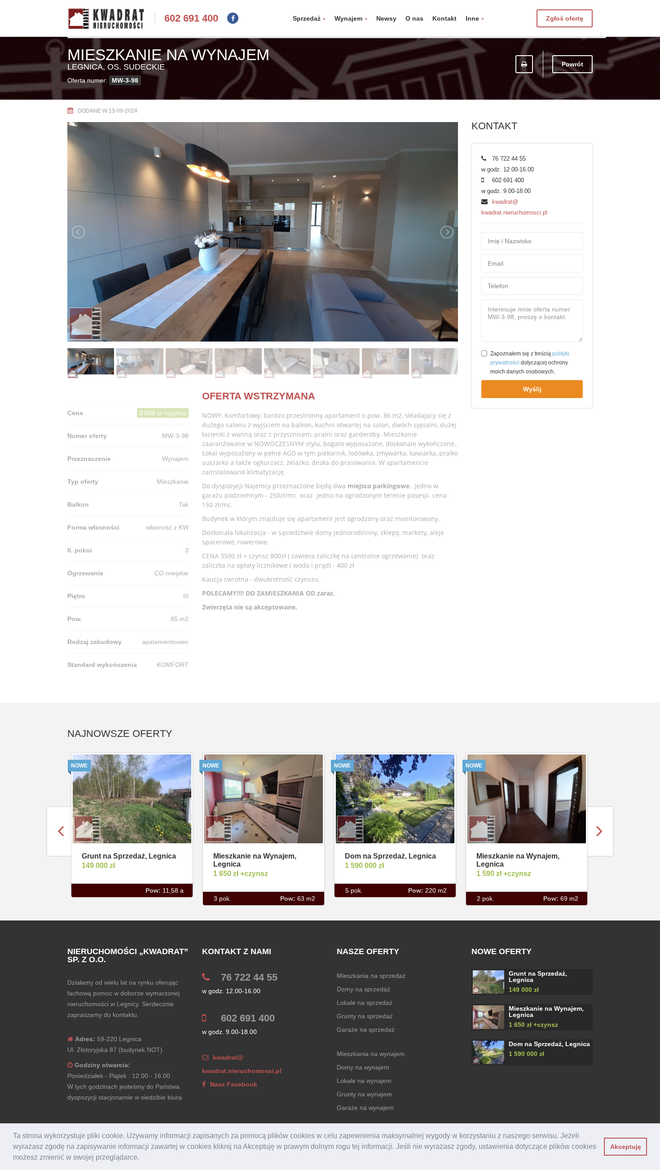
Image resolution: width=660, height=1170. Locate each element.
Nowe (79, 765)
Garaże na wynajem (365, 1107)
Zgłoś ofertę (564, 18)
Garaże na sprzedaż (366, 1029)
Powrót (572, 64)
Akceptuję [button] (625, 1146)
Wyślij (532, 389)
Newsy (386, 18)
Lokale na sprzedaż (364, 1002)
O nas (414, 18)
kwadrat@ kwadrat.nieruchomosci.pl (242, 1064)
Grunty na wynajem (364, 1094)
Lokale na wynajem (364, 1080)
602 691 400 (191, 18)
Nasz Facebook (233, 1084)
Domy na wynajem (363, 1067)
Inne (472, 18)
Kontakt (444, 18)
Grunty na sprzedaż (365, 1016)
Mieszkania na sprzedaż (371, 975)
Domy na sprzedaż (363, 989)
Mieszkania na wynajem (371, 1053)
